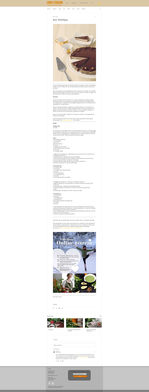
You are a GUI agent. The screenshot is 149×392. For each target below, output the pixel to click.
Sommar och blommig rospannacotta (91, 330)
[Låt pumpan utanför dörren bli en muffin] (74, 323)
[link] (99, 3)
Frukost (68, 8)
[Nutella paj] (55, 323)
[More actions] (95, 16)
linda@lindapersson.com (53, 375)
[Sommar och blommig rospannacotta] (93, 323)
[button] (83, 3)
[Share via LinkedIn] (59, 308)
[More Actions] (95, 351)
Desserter (55, 8)
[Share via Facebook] (53, 308)
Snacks (78, 8)
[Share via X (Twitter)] (56, 308)
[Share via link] (62, 308)
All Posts (48, 8)
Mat (64, 8)
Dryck (60, 8)
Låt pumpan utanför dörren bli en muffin (74, 330)
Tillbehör (83, 8)
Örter (73, 8)
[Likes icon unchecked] (56, 361)
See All (100, 316)
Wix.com (65, 391)
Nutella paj (51, 329)
